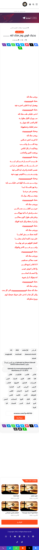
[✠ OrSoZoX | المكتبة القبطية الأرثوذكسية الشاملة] (25, 4)
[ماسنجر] (17, 44)
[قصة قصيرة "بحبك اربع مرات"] (28, 506)
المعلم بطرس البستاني (12, 513)
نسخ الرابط (19, 418)
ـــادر (33, 350)
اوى (22, 379)
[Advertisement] (19, 72)
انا (34, 379)
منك (27, 403)
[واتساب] (13, 44)
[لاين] (19, 48)
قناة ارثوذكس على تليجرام (19, 11)
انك (28, 379)
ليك (28, 399)
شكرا (11, 387)
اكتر (34, 374)
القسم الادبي (13, 28)
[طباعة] (15, 429)
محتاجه (13, 399)
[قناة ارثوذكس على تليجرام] (19, 17)
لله (34, 399)
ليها (21, 399)
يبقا (34, 407)
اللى (9, 374)
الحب (26, 374)
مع (34, 403)
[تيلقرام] (8, 44)
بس (7, 379)
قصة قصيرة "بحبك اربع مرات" (29, 513)
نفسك (13, 403)
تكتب (8, 383)
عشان (19, 391)
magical (8, 354)
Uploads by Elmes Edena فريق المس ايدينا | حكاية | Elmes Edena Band (19, 363)
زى (18, 387)
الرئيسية (25, 28)
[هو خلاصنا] (10, 489)
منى (20, 403)
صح (26, 391)
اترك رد (19, 522)
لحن (10, 395)
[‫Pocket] (26, 44)
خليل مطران (34, 496)
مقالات (20, 28)
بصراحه (32, 383)
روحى (25, 387)
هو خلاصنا (16, 496)
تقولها (16, 383)
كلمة (17, 395)
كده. (25, 395)
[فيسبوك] (35, 44)
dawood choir (30, 354)
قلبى (10, 391)
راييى (33, 387)
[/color (24, 350)
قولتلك (33, 395)
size (33, 358)
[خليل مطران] (28, 489)
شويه (33, 391)
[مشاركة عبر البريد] (19, 429)
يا (6, 403)
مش (5, 399)
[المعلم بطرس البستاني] (10, 506)
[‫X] (31, 44)
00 (18, 350)
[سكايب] (22, 44)
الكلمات (17, 374)
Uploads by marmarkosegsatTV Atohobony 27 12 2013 (19, 369)
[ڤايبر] (3, 44)
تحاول (24, 383)
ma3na (17, 354)
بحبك (14, 379)
